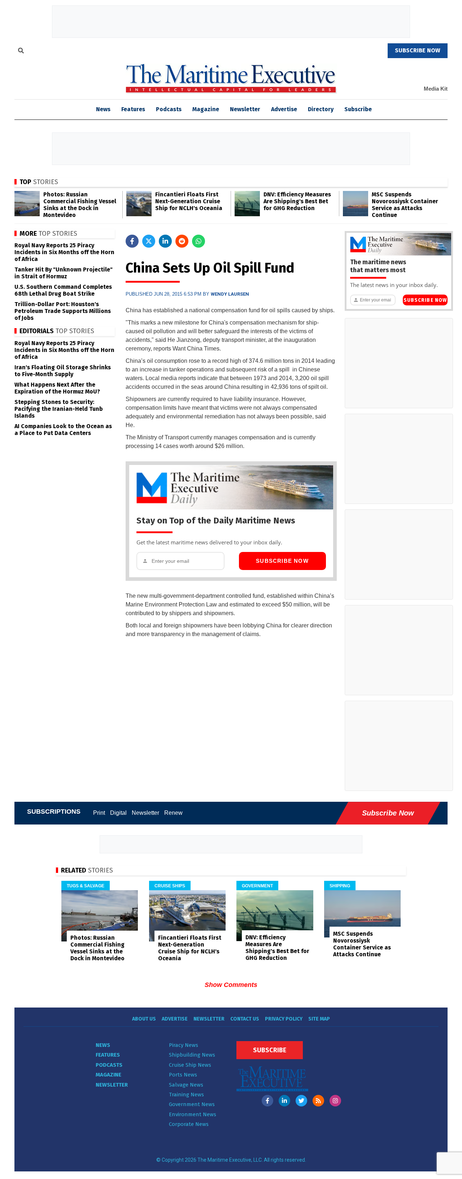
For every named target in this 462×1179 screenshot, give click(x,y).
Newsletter (245, 109)
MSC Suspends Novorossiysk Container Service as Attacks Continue (405, 204)
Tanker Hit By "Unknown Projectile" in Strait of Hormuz (63, 273)
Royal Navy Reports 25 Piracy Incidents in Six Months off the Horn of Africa (64, 252)
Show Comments (231, 984)
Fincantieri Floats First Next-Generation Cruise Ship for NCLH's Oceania (188, 201)
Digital (118, 813)
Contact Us (244, 1019)
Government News (192, 1104)
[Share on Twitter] (148, 241)
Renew (173, 813)
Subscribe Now (282, 561)
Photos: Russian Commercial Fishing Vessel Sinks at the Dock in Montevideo (79, 204)
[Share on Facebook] (132, 241)
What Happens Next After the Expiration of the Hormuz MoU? (57, 388)
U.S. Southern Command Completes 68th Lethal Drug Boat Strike (63, 290)
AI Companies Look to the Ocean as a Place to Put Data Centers (63, 429)
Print (99, 813)
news (103, 109)
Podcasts (169, 109)
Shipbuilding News (192, 1055)
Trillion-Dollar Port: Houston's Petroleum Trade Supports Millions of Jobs (62, 311)
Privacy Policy (283, 1019)
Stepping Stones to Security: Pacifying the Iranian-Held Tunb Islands (58, 409)
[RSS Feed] (318, 1100)
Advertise (284, 109)
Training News (186, 1094)
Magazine (205, 109)
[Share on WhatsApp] (198, 241)
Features (133, 109)
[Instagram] (335, 1100)
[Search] (20, 51)
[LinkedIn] (284, 1100)
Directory (321, 109)
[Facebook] (267, 1100)
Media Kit (436, 89)
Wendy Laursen (230, 294)
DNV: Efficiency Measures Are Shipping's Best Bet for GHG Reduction (297, 201)
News (103, 1045)
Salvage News (186, 1085)
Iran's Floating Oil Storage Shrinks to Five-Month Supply (62, 371)
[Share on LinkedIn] (165, 241)
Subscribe (358, 109)
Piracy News (183, 1045)
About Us (144, 1019)
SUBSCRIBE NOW (417, 50)
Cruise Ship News (190, 1065)
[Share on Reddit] (181, 241)
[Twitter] (301, 1100)
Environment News (192, 1114)
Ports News (183, 1074)
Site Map (319, 1019)
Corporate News (189, 1124)
